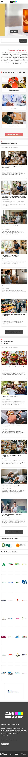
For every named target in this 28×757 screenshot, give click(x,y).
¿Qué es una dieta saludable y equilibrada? (13, 366)
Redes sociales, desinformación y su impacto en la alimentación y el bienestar (13, 485)
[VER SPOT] (14, 19)
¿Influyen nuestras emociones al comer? (12, 285)
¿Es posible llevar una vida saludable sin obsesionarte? (12, 167)
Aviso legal (11, 754)
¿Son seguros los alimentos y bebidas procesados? (11, 456)
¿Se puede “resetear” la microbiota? (11, 225)
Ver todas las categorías (14, 134)
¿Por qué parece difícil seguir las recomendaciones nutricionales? (10, 256)
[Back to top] (23, 748)
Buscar (23, 40)
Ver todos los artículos (14, 332)
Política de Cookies (17, 754)
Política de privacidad (23, 754)
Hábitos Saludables (14, 90)
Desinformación (14, 126)
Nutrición (14, 108)
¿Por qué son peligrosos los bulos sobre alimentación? (12, 515)
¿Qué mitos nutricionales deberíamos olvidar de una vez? (13, 315)
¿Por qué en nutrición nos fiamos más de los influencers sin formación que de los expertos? (14, 197)
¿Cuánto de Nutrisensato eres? (10, 396)
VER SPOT (14, 31)
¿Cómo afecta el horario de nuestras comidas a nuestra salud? (14, 426)
